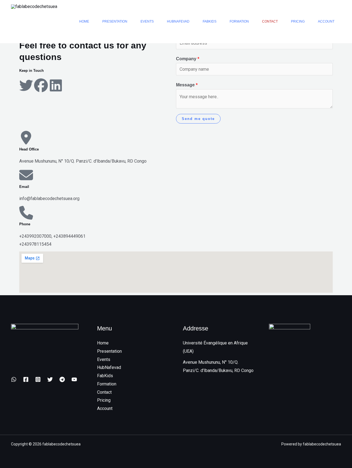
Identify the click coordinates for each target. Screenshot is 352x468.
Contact (270, 21)
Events (147, 21)
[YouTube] (74, 379)
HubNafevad (178, 21)
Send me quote (198, 119)
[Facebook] (26, 379)
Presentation (114, 21)
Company (187, 58)
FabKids (209, 21)
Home (84, 21)
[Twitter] (50, 379)
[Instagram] (38, 379)
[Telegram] (62, 379)
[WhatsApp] (13, 379)
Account (326, 21)
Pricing (298, 21)
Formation (239, 21)
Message (187, 84)
